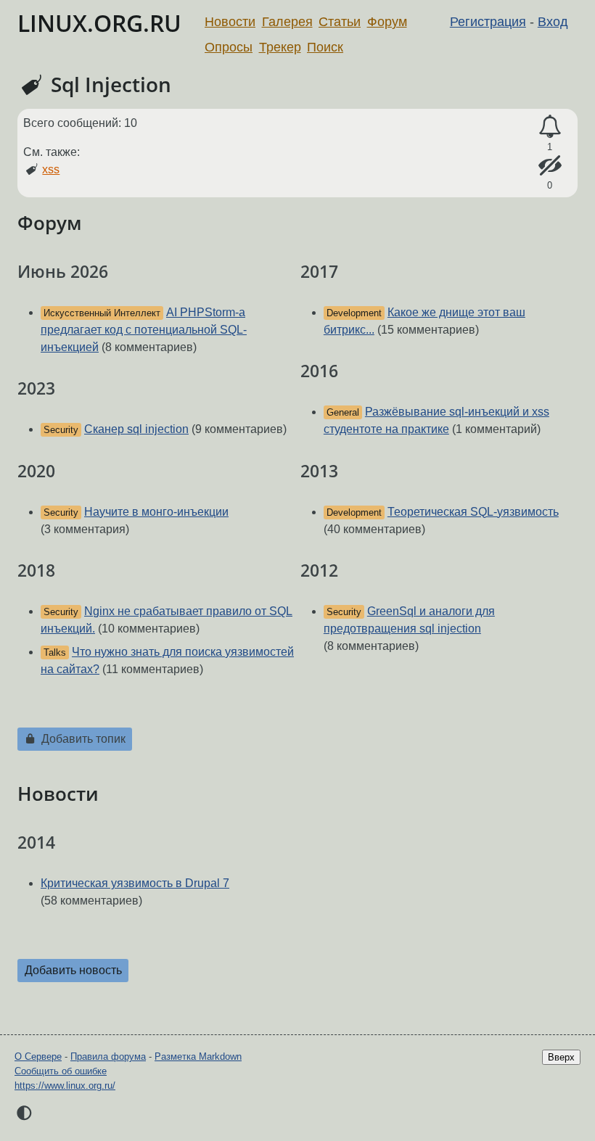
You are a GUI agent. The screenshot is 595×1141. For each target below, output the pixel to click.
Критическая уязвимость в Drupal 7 (135, 883)
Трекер (280, 47)
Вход (553, 22)
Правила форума (108, 1056)
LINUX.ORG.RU (99, 22)
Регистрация (488, 22)
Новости (230, 22)
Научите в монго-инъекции (156, 512)
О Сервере (38, 1056)
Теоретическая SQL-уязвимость (473, 512)
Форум (387, 22)
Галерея (287, 22)
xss (51, 169)
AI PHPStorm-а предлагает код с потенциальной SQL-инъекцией (144, 329)
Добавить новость (73, 970)
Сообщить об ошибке (61, 1071)
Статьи (340, 22)
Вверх (561, 1057)
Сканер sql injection (136, 429)
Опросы (229, 47)
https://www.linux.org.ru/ (65, 1085)
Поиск (325, 47)
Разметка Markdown (198, 1056)
